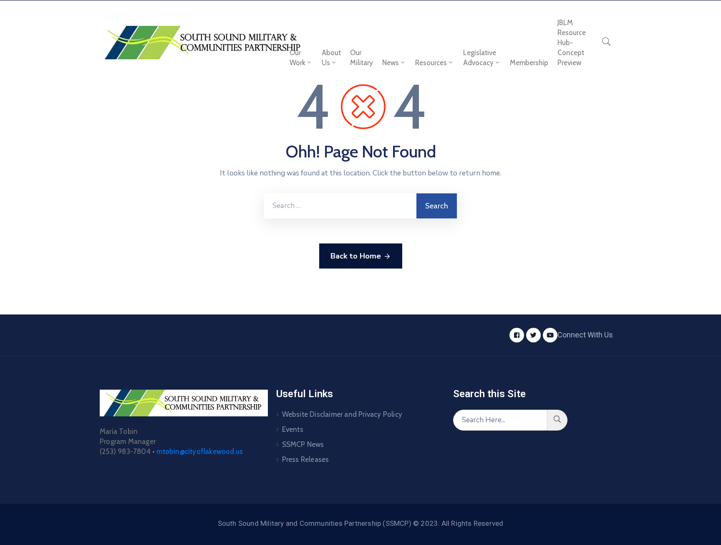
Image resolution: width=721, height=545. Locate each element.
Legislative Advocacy (479, 57)
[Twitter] (533, 335)
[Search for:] (340, 205)
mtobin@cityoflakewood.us (199, 451)
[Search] (557, 420)
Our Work (297, 57)
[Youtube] (550, 335)
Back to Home (355, 256)
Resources (431, 62)
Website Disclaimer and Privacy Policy (342, 414)
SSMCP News (303, 444)
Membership (529, 62)
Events (292, 429)
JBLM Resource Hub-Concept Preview (571, 42)
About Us (331, 57)
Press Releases (305, 459)
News (390, 62)
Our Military (361, 57)
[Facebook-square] (516, 335)
